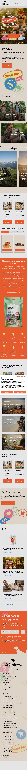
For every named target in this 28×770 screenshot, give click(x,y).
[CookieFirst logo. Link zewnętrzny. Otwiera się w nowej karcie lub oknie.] (1, 378)
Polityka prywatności (21, 376)
